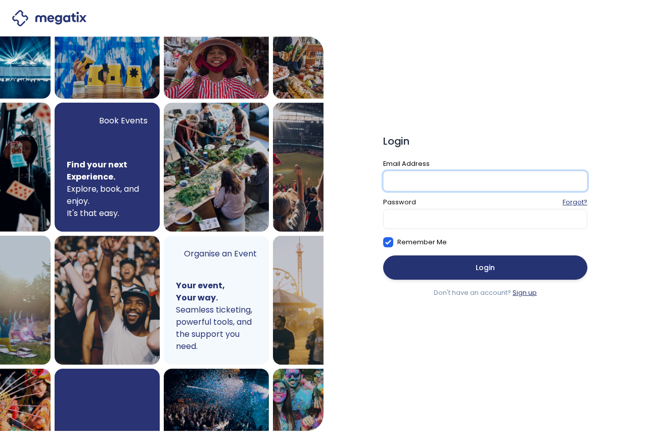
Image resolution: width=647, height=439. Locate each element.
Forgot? (575, 202)
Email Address (406, 163)
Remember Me (422, 242)
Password (399, 202)
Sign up (525, 292)
